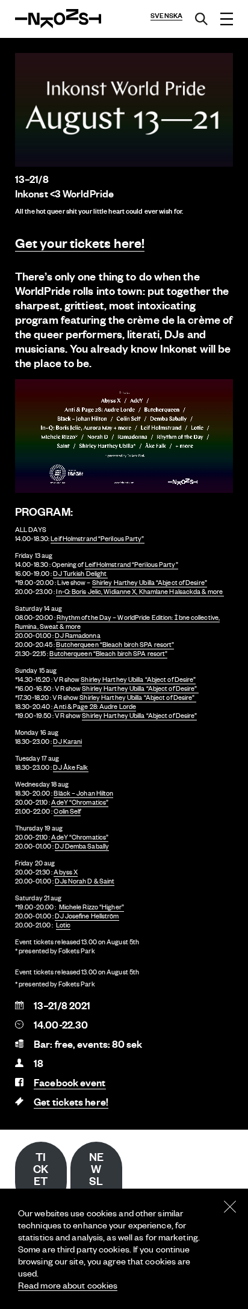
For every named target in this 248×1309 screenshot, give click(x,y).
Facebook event (69, 1082)
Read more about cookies (67, 1285)
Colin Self (67, 811)
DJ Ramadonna (77, 635)
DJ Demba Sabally (82, 846)
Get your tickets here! (79, 242)
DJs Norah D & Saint (84, 881)
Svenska (166, 15)
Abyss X (66, 872)
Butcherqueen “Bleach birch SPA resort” (115, 644)
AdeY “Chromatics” (79, 802)
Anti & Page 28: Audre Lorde (95, 706)
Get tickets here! (71, 1101)
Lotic (63, 925)
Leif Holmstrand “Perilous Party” (97, 538)
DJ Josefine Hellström (87, 916)
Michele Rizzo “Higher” (91, 907)
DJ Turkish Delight (80, 573)
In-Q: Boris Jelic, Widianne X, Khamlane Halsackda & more (140, 591)
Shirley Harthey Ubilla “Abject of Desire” (149, 582)
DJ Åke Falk (70, 767)
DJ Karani (67, 741)
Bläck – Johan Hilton (83, 793)
